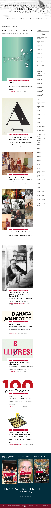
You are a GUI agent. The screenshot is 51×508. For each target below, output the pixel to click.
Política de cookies (5, 500)
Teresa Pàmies (23, 474)
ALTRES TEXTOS (32, 18)
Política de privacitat (12, 500)
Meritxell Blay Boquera (13, 333)
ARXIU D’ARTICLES (23, 18)
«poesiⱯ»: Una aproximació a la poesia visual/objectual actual (20, 433)
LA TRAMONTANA (39, 18)
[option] (9, 472)
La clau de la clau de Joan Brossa (20, 137)
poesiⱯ (26, 134)
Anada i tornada (14, 324)
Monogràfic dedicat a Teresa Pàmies (24, 472)
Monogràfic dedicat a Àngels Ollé (8, 474)
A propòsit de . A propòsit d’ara (20, 363)
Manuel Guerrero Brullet (13, 146)
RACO (8, 21)
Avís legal (18, 500)
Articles (10, 80)
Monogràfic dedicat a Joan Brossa (18, 80)
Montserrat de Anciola (13, 183)
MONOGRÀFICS (14, 18)
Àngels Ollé (6, 475)
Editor (39, 480)
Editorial (26, 80)
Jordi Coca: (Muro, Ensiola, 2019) (19, 294)
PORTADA (8, 18)
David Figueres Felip (13, 406)
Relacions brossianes (16, 177)
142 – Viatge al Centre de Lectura (41, 476)
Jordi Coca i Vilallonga (20, 303)
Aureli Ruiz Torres (19, 444)
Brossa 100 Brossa (15, 396)
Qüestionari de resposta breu (19, 231)
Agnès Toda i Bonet (13, 91)
